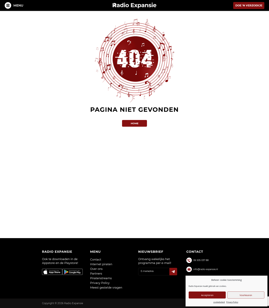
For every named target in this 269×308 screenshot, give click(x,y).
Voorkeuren (246, 295)
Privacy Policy (232, 302)
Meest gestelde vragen (106, 287)
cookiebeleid (219, 302)
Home (134, 123)
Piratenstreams (101, 278)
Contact (95, 259)
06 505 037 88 (201, 260)
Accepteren (207, 295)
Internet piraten (101, 264)
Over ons (96, 269)
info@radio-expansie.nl (205, 269)
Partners (96, 273)
